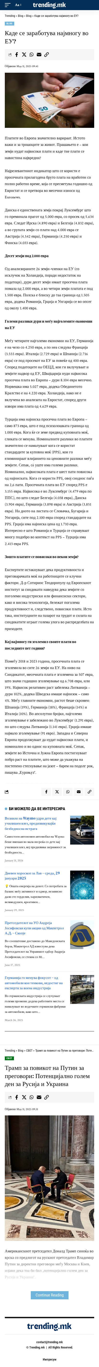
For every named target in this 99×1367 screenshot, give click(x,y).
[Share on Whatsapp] (31, 55)
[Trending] (50, 5)
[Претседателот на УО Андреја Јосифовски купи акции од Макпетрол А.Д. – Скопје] (82, 934)
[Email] (39, 55)
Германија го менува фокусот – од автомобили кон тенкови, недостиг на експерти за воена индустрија (34, 983)
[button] (9, 5)
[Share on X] (24, 55)
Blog (9, 23)
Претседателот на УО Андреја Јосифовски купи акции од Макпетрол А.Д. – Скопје (34, 928)
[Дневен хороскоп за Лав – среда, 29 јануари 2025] (82, 885)
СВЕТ (9, 1058)
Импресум (49, 1359)
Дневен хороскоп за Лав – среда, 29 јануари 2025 (32, 876)
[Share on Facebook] (16, 55)
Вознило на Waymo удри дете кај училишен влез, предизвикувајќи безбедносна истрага (30, 823)
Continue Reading (50, 1295)
